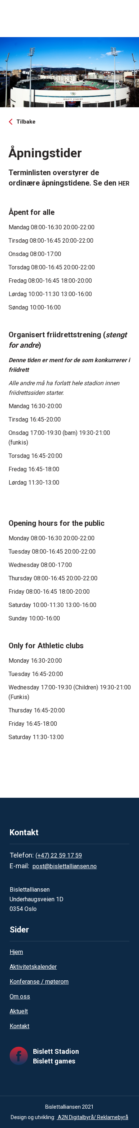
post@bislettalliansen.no (65, 866)
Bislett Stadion (56, 1051)
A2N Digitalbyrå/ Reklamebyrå (92, 1117)
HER (123, 183)
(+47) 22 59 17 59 (59, 855)
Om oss (20, 996)
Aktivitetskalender (33, 966)
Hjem (16, 951)
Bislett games (54, 1061)
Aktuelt (19, 1011)
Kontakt (19, 1026)
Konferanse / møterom (39, 981)
